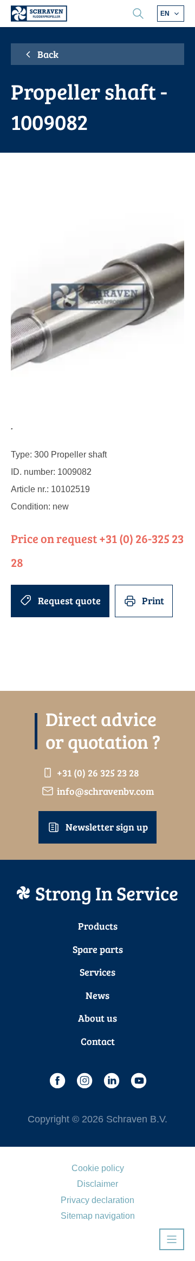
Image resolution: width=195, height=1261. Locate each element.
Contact (98, 1041)
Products (98, 925)
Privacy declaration (97, 1200)
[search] (138, 13)
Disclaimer (97, 1183)
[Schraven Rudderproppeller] (39, 13)
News (97, 995)
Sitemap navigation (98, 1215)
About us (97, 1017)
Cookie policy (98, 1168)
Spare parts (98, 949)
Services (97, 971)
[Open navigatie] (171, 1239)
